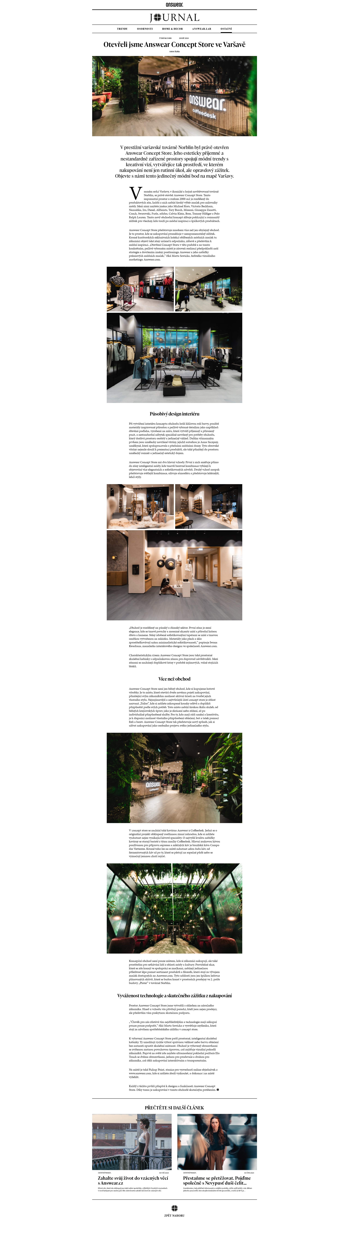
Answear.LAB (201, 28)
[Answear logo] (174, 5)
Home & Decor (172, 28)
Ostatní (226, 28)
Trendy (122, 28)
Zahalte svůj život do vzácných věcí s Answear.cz (133, 1180)
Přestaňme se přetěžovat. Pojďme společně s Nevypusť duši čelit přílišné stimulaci (217, 1180)
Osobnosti (145, 28)
